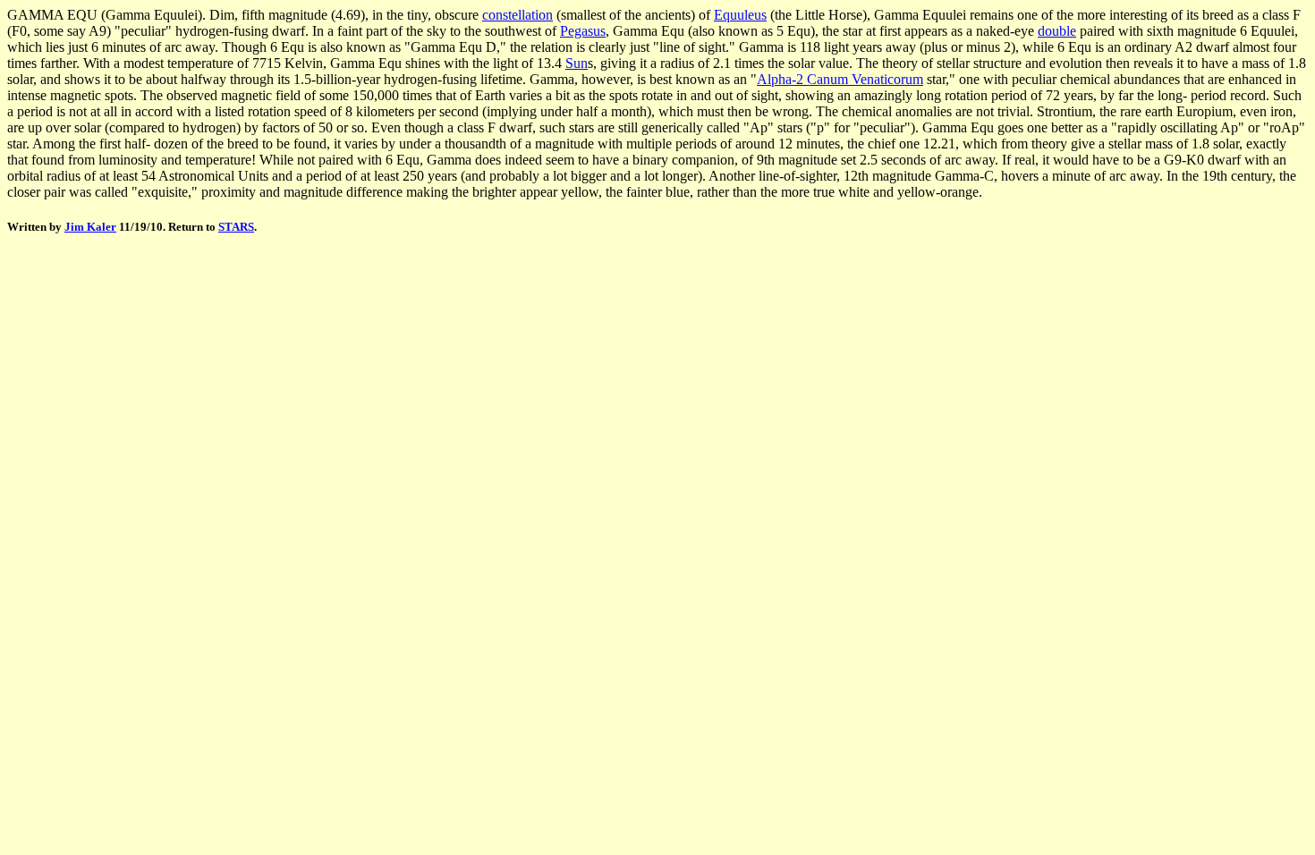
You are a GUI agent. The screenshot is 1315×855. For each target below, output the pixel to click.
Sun (576, 63)
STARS (236, 226)
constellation (517, 14)
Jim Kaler (90, 226)
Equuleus (740, 14)
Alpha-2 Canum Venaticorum (840, 79)
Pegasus (583, 30)
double (1057, 30)
